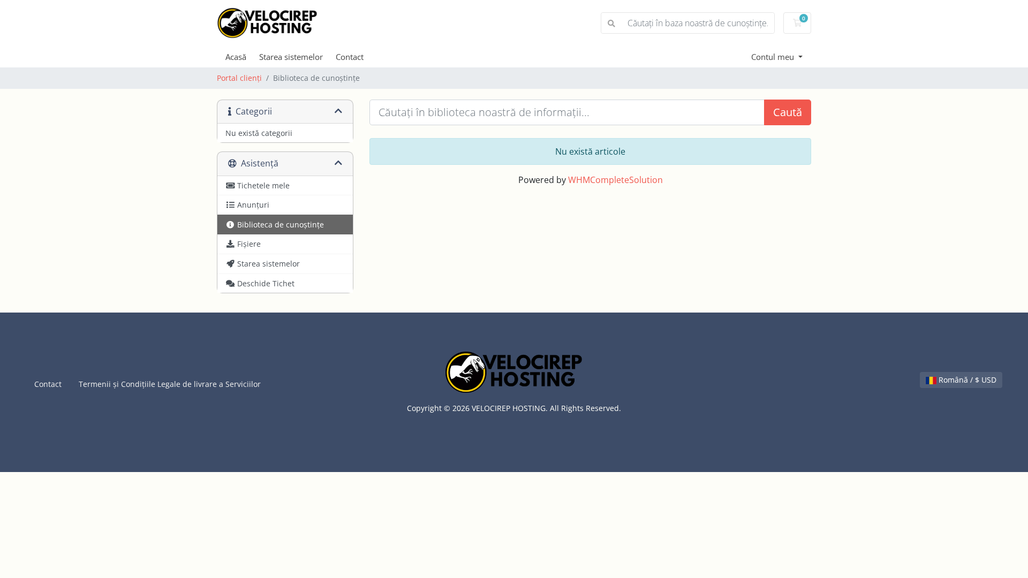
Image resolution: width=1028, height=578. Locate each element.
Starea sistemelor (291, 56)
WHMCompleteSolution (615, 180)
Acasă (235, 56)
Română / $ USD (966, 380)
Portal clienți (239, 78)
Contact (350, 56)
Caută (787, 112)
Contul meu (773, 56)
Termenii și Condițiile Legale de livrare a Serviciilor (170, 384)
